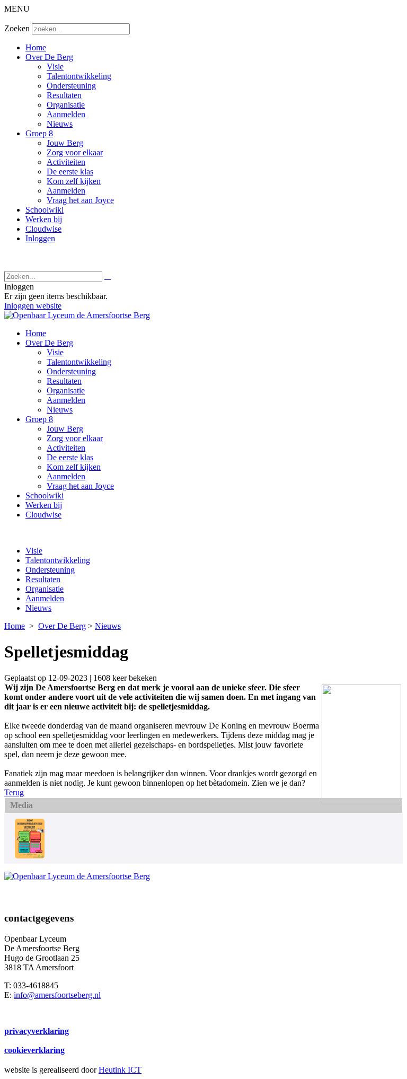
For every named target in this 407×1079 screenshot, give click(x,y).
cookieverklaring (34, 1050)
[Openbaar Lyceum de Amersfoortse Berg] (77, 315)
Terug (14, 792)
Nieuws (60, 123)
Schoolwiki (44, 209)
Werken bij (43, 219)
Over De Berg (49, 57)
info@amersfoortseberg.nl (57, 994)
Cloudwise (43, 228)
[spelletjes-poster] (30, 855)
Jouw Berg (65, 142)
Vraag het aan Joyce (80, 200)
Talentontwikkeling (79, 76)
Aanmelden (66, 114)
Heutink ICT (120, 1069)
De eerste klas (70, 171)
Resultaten (64, 95)
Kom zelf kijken (74, 181)
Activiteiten (66, 161)
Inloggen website (32, 305)
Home (35, 47)
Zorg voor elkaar (75, 152)
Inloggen (40, 238)
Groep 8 (39, 133)
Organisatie (66, 104)
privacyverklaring (36, 1031)
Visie (55, 66)
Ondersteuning (71, 85)
